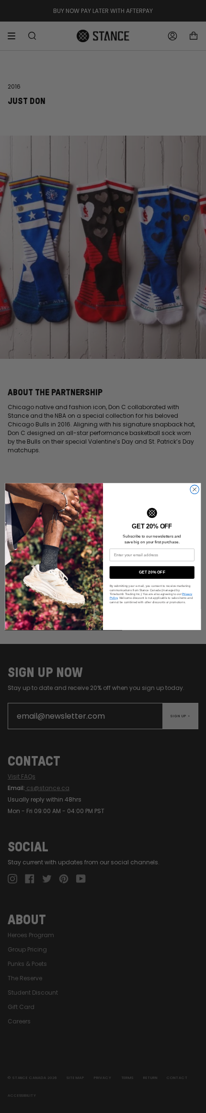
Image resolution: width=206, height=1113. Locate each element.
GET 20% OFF (152, 572)
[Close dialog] (194, 489)
